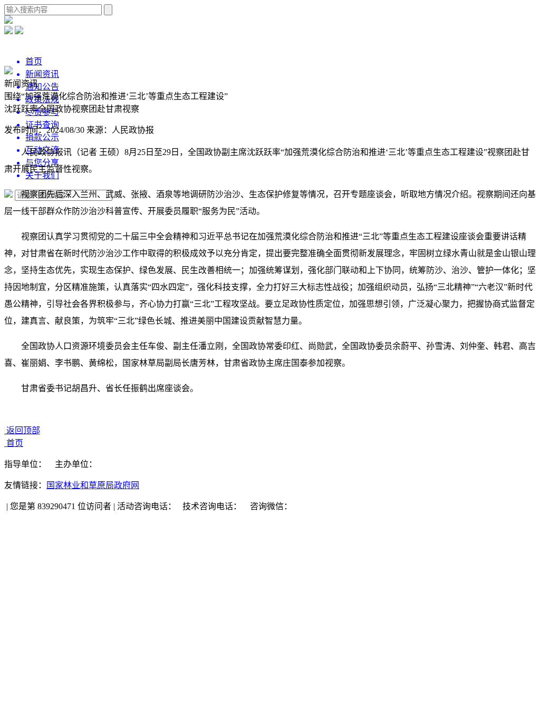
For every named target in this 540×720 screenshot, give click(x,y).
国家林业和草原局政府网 (92, 485)
